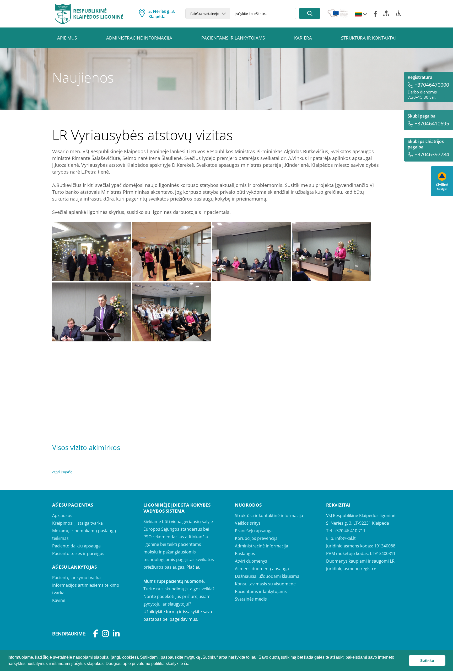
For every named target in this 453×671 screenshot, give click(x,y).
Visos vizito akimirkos (86, 447)
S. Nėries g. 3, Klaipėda (161, 14)
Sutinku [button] (427, 660)
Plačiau (193, 567)
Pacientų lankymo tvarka (76, 577)
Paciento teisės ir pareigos (78, 553)
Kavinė (58, 600)
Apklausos (62, 515)
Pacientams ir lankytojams (233, 38)
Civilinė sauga (442, 186)
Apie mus (67, 38)
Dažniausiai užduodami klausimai (267, 576)
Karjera (303, 38)
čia (187, 663)
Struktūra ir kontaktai (368, 38)
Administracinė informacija (139, 38)
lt (358, 14)
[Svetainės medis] (386, 15)
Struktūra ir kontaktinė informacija (269, 515)
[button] (192, 664)
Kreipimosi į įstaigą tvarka (77, 523)
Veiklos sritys (248, 523)
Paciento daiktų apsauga (76, 546)
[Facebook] (375, 14)
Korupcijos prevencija (256, 538)
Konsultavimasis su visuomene (265, 584)
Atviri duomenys (251, 561)
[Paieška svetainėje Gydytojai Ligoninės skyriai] (207, 13)
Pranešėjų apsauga (254, 531)
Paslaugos (245, 553)
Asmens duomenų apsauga (262, 569)
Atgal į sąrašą (62, 471)
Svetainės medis (251, 599)
